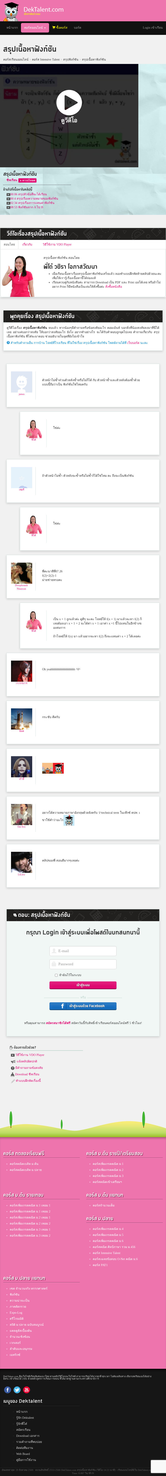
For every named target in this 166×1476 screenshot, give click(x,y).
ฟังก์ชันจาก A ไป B (26, 207)
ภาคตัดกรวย (18, 1306)
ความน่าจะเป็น (20, 1300)
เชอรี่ (21, 489)
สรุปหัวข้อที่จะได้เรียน (28, 194)
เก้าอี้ (21, 779)
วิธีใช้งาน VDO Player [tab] (57, 244)
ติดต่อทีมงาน (24, 1448)
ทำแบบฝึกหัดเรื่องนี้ (28, 1080)
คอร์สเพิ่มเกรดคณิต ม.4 (108, 1229)
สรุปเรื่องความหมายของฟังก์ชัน (34, 198)
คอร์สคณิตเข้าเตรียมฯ (107, 1182)
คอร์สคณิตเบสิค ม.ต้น (24, 1164)
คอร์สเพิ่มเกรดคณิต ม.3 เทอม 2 (30, 1235)
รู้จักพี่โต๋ (21, 1423)
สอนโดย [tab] (9, 244)
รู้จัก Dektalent (25, 1417)
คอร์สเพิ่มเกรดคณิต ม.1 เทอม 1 (30, 1205)
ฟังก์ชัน (14, 1294)
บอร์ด (77, 27)
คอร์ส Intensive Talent (46, 59)
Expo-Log (16, 1312)
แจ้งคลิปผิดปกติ (26, 1061)
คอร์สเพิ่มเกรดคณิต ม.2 (108, 1170)
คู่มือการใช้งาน (26, 1460)
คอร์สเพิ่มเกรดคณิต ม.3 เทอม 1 (30, 1229)
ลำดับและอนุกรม (21, 1348)
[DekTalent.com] (11, 10)
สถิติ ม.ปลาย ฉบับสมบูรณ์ (27, 1324)
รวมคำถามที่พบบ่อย (29, 1441)
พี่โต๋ (34, 439)
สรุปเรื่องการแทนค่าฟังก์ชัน (32, 203)
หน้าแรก (13, 27)
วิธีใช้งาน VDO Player (29, 1055)
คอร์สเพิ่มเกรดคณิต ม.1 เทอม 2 (30, 1211)
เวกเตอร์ (15, 1342)
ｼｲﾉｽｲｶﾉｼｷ (21, 683)
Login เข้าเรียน (153, 27)
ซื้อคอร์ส (61, 27)
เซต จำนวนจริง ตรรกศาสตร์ (29, 1288)
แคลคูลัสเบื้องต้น (21, 1330)
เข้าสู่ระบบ (83, 985)
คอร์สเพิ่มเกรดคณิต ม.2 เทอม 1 (30, 1217)
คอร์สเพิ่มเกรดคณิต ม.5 (108, 1235)
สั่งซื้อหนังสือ (113, 286)
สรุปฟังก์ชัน (70, 59)
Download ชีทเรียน (26, 1074)
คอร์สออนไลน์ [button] (34, 27)
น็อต (21, 731)
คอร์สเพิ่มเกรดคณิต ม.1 (108, 1164)
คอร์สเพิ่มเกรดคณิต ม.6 (108, 1241)
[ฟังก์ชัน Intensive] (27, 180)
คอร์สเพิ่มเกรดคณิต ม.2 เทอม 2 (30, 1223)
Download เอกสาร (28, 1435)
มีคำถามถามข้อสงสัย (28, 1067)
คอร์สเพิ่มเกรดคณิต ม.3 (108, 1176)
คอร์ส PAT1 (100, 1265)
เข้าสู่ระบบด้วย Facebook (87, 1006)
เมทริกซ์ (15, 1354)
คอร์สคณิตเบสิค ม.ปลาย (26, 1170)
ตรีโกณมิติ (17, 1318)
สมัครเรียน (23, 1429)
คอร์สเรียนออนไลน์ (16, 59)
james (21, 394)
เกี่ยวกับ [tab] (27, 244)
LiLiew (21, 874)
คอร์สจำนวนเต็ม (104, 1205)
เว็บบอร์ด (133, 343)
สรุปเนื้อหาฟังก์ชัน (94, 59)
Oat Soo (22, 826)
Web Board (23, 1454)
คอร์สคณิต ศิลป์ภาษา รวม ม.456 (114, 1247)
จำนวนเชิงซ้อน (20, 1336)
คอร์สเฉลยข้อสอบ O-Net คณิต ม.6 (115, 1259)
